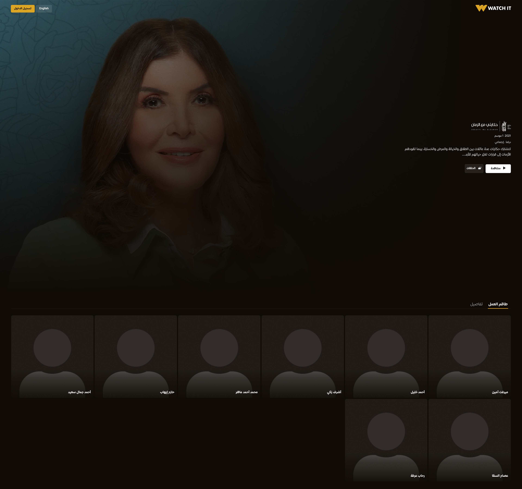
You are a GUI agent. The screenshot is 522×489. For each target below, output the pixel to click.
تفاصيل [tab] (476, 304)
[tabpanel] (261, 398)
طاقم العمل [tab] (498, 304)
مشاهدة (496, 168)
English (44, 8)
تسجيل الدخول (22, 8)
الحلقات (471, 168)
